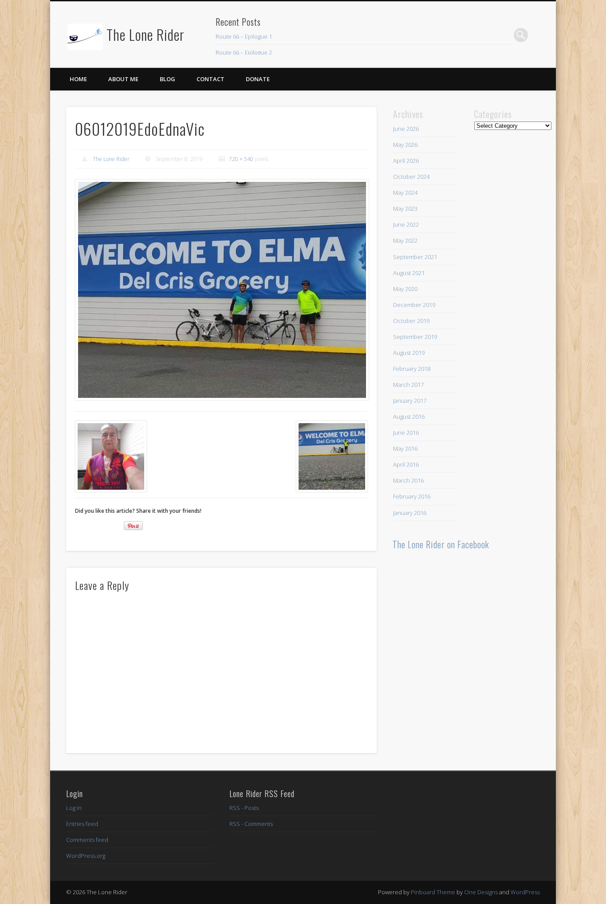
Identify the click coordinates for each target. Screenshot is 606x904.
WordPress (525, 892)
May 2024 (405, 193)
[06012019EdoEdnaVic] (221, 290)
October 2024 (411, 177)
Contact (210, 79)
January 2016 (409, 513)
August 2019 (409, 353)
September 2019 (415, 337)
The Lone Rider (145, 34)
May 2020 (405, 289)
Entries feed (82, 824)
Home (78, 79)
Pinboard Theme (433, 892)
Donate (258, 79)
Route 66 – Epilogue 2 (244, 52)
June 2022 (406, 224)
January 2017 (409, 401)
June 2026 (406, 129)
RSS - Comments (251, 824)
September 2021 (415, 257)
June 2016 (406, 432)
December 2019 (414, 305)
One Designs (481, 892)
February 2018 (411, 369)
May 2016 (405, 448)
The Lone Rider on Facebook (441, 544)
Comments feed (87, 840)
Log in (74, 808)
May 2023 (405, 208)
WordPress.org (85, 856)
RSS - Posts (244, 808)
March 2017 (408, 385)
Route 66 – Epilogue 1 (244, 36)
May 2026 (405, 145)
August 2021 (409, 273)
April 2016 (406, 464)
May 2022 (405, 240)
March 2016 (408, 480)
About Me (123, 79)
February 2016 (411, 496)
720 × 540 (241, 159)
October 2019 (411, 321)
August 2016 (409, 417)
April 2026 (406, 161)
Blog (167, 79)
